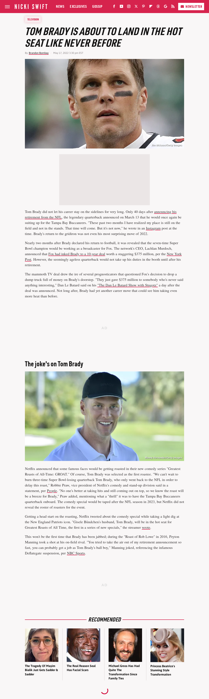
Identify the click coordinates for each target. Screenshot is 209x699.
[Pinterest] (143, 7)
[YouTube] (121, 7)
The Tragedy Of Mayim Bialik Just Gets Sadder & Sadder (41, 670)
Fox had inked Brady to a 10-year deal (76, 253)
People (52, 490)
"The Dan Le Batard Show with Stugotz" (127, 284)
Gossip (97, 6)
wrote (146, 527)
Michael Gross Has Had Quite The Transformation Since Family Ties (124, 672)
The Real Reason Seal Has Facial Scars (81, 668)
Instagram (153, 228)
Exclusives (78, 6)
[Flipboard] (151, 7)
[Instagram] (129, 7)
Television (33, 19)
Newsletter (194, 6)
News (60, 6)
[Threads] (158, 7)
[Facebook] (114, 7)
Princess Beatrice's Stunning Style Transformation (162, 670)
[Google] (165, 7)
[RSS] (173, 7)
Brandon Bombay (39, 52)
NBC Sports (76, 553)
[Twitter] (136, 7)
